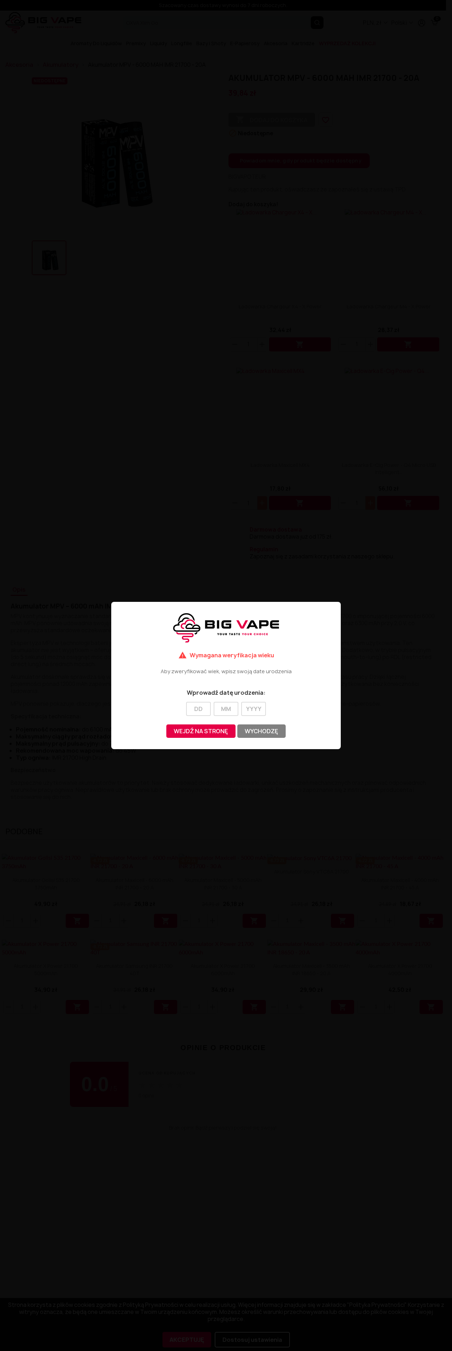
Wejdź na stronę (201, 731)
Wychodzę (261, 731)
